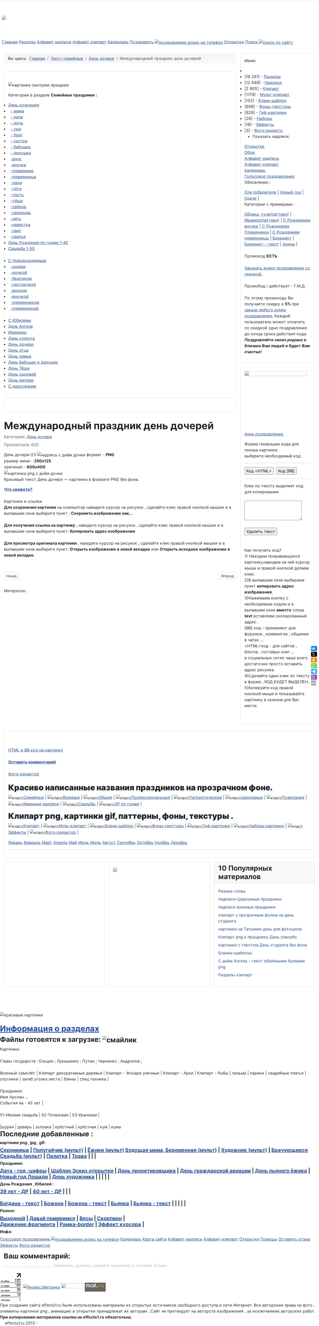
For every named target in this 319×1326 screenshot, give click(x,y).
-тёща (17, 200)
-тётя (16, 188)
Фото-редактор (23, 773)
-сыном (18, 266)
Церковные (252, 797)
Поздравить (142, 41)
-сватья (18, 236)
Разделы (27, 41)
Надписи (273, 82)
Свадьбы (86, 803)
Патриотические (205, 797)
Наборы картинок (266, 825)
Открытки (234, 41)
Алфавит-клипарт (261, 164)
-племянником (25, 302)
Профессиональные (150, 797)
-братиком (21, 278)
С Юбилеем (19, 320)
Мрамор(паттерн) (261, 220)
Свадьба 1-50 (21, 248)
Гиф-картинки (273, 112)
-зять (16, 218)
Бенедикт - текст (261, 244)
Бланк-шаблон (272, 100)
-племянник (22, 170)
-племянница (23, 176)
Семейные (33, 797)
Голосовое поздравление (269, 176)
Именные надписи (41, 803)
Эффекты (265, 124)
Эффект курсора (119, 1224)
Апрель (60, 842)
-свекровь (21, 212)
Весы (86, 1218)
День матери (21, 380)
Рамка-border (77, 1224)
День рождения (23, 104)
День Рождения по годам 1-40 (38, 242)
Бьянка (120, 1203)
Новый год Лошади (24, 1177)
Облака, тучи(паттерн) (266, 214)
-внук (16, 158)
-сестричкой (23, 284)
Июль (95, 842)
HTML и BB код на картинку (35, 749)
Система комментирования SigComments (28, 1266)
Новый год (290, 192)
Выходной (12, 1218)
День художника (73, 1177)
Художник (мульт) (244, 1150)
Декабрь (179, 842)
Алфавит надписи (54, 41)
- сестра (19, 140)
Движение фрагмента (27, 1224)
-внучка (18, 164)
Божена (54, 1203)
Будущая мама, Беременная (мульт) (171, 1150)
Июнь (83, 842)
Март (47, 842)
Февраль (32, 842)
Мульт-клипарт (275, 94)
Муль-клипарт (72, 825)
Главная (10, 41)
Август (109, 842)
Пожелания (293, 797)
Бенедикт (282, 238)
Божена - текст (87, 1203)
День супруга (21, 338)
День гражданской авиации (215, 1171)
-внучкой (20, 296)
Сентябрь (126, 842)
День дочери (21, 344)
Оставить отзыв (294, 1239)
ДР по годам (126, 803)
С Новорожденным (27, 260)
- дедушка (21, 152)
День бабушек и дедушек (33, 362)
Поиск (252, 41)
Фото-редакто (268, 130)
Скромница (14, 1150)
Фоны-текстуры (275, 106)
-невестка (20, 224)
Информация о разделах (49, 1028)
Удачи (250, 198)
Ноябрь (162, 842)
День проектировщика (147, 1171)
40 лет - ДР (47, 1191)
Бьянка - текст (152, 1203)
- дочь (17, 122)
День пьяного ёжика (281, 1171)
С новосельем (22, 386)
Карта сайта (154, 1239)
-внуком (19, 290)
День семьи (19, 356)
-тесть (17, 194)
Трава (79, 1156)
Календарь (118, 41)
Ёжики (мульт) (105, 1150)
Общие (105, 797)
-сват (16, 230)
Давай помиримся (52, 1218)
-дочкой (19, 272)
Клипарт (271, 88)
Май (73, 842)
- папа (17, 116)
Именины (17, 332)
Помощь (268, 1239)
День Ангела (20, 326)
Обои (249, 152)
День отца (18, 350)
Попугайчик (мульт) (58, 1150)
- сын (16, 128)
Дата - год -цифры (23, 1171)
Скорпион (109, 1218)
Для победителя (260, 192)
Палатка (57, 1156)
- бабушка (20, 146)
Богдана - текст (20, 1203)
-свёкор (18, 206)
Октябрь (145, 842)
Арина (289, 244)
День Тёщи (19, 368)
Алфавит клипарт (89, 41)
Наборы (264, 118)
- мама (17, 110)
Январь (15, 842)
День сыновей (22, 374)
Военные (71, 797)
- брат (17, 134)
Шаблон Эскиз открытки (82, 1171)
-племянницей (25, 308)
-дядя (16, 182)
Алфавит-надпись (261, 158)
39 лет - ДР (14, 1191)
